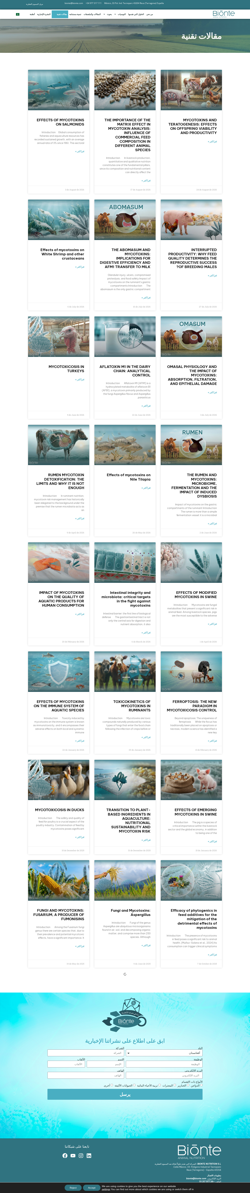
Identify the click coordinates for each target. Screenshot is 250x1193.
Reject (73, 1187)
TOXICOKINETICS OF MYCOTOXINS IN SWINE (129, 1130)
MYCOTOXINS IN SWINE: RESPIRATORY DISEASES (194, 1025)
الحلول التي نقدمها (136, 14)
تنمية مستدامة (75, 14)
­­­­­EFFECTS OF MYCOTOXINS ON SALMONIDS (60, 122)
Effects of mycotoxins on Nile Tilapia (129, 477)
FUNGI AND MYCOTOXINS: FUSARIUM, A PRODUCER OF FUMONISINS (58, 914)
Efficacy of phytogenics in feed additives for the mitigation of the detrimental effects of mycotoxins (194, 919)
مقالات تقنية (62, 14)
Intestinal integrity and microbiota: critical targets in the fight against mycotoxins (126, 599)
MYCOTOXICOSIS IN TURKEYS (66, 368)
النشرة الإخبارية (44, 14)
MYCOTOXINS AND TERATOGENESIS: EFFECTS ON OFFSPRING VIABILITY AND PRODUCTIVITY (192, 126)
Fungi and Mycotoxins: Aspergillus (131, 912)
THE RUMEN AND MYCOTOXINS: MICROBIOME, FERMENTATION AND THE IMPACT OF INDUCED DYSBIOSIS (194, 486)
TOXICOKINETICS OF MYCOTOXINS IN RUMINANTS (132, 705)
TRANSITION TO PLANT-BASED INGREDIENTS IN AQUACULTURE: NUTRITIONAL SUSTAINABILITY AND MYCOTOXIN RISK (128, 821)
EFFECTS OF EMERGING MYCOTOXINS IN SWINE (196, 812)
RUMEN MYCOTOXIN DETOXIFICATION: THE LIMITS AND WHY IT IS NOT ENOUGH (60, 481)
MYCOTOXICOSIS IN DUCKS (59, 810)
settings (106, 1189)
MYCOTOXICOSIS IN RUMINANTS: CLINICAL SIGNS (63, 1132)
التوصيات (122, 14)
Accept (91, 1187)
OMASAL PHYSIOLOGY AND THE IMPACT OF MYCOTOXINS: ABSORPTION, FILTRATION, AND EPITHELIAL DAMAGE (192, 375)
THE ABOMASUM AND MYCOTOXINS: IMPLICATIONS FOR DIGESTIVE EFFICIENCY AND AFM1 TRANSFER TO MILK (125, 258)
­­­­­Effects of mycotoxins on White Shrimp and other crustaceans (62, 254)
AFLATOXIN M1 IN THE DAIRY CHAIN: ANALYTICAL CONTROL (125, 370)
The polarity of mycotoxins (193, 1128)
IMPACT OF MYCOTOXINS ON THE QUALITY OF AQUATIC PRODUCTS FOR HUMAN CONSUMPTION (61, 599)
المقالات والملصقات (92, 14)
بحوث (109, 14)
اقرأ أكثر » (212, 141)
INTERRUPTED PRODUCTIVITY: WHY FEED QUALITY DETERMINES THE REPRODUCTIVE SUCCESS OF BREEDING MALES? (192, 258)
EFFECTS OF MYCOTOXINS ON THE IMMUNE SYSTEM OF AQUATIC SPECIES (59, 705)
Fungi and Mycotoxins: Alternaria (131, 1025)
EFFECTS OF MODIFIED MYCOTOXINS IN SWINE (196, 594)
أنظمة (32, 14)
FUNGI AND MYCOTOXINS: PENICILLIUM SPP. (60, 1025)
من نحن (149, 14)
